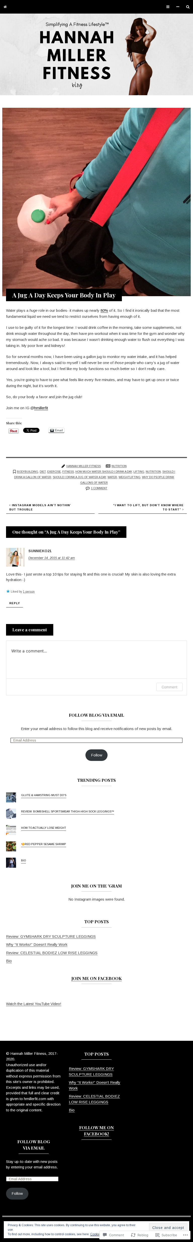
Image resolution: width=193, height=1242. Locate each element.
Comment (169, 687)
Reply (14, 603)
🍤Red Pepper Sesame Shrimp (43, 844)
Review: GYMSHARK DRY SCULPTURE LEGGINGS (51, 936)
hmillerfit (41, 408)
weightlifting (129, 477)
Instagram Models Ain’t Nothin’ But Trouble (40, 507)
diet (43, 471)
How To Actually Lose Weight (43, 827)
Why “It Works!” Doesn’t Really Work (36, 944)
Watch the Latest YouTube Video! (33, 1004)
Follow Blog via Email (96, 715)
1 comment (99, 488)
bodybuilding (27, 471)
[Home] (5, 7)
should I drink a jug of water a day (79, 477)
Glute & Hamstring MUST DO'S (43, 795)
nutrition (153, 471)
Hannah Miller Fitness (83, 466)
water (112, 477)
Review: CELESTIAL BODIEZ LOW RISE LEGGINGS (52, 953)
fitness (68, 471)
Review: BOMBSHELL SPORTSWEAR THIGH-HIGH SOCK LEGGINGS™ (67, 811)
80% (104, 310)
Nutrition (119, 466)
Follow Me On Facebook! (96, 1131)
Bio (23, 860)
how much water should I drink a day (103, 471)
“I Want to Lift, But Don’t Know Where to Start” (148, 507)
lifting (138, 471)
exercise (54, 471)
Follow (96, 755)
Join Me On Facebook (96, 978)
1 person (29, 591)
